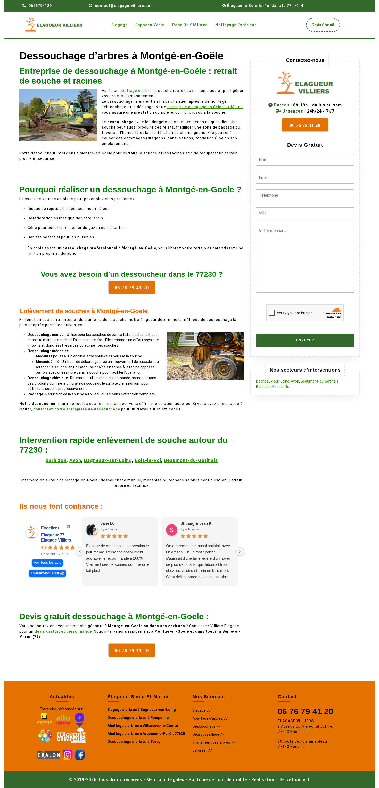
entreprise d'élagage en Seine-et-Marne (205, 107)
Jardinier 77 (202, 750)
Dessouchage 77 (206, 726)
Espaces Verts (149, 24)
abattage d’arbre (136, 91)
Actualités (62, 696)
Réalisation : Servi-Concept (280, 779)
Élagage (119, 24)
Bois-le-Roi (148, 460)
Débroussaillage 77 (208, 734)
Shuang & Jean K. (196, 523)
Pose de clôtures (190, 24)
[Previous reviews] (80, 551)
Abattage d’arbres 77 (210, 718)
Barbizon (56, 460)
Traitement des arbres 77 (214, 742)
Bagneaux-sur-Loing (108, 460)
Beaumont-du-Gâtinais (191, 460)
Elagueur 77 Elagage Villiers (56, 537)
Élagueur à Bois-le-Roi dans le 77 (259, 6)
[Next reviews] (239, 551)
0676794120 (40, 6)
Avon (75, 460)
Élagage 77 (202, 710)
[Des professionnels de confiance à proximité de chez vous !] (45, 735)
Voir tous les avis (47, 562)
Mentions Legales (165, 779)
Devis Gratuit (325, 26)
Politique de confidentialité (218, 779)
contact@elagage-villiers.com (124, 6)
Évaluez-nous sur (45, 573)
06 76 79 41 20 (305, 711)
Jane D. (107, 523)
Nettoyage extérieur (235, 24)
